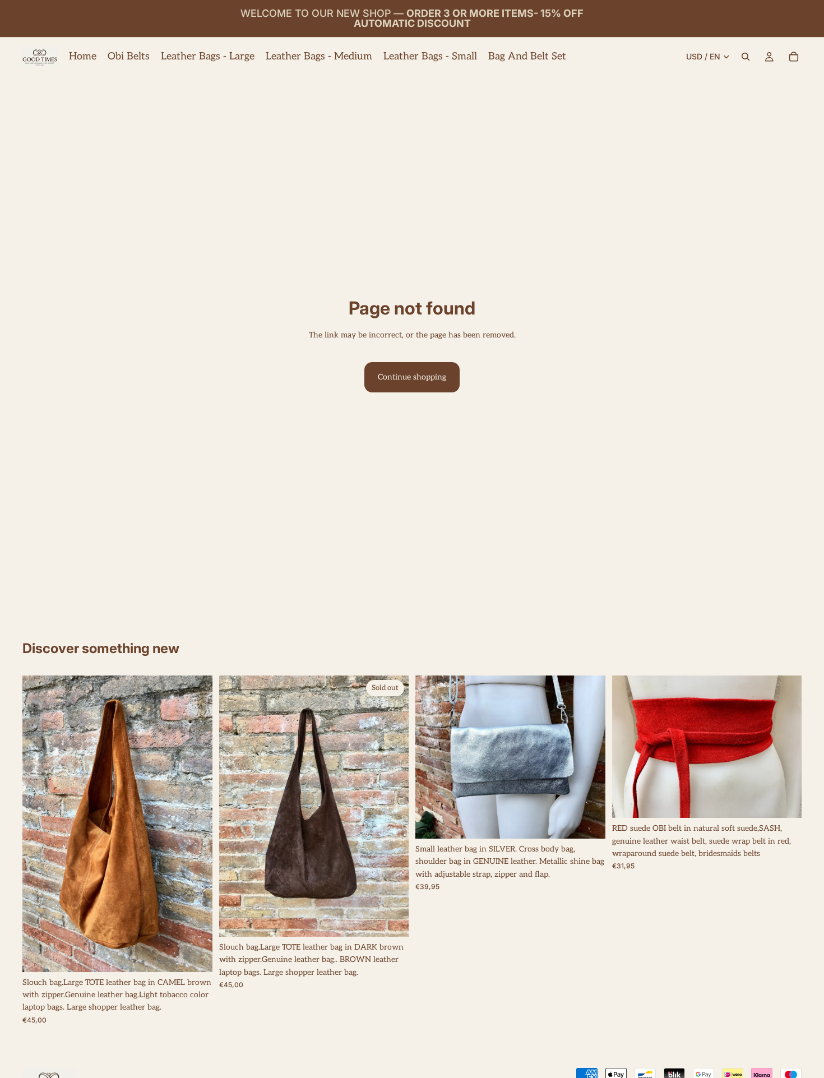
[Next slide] (195, 823)
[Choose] (195, 955)
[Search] (745, 56)
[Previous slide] (39, 823)
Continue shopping (412, 377)
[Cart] (793, 56)
